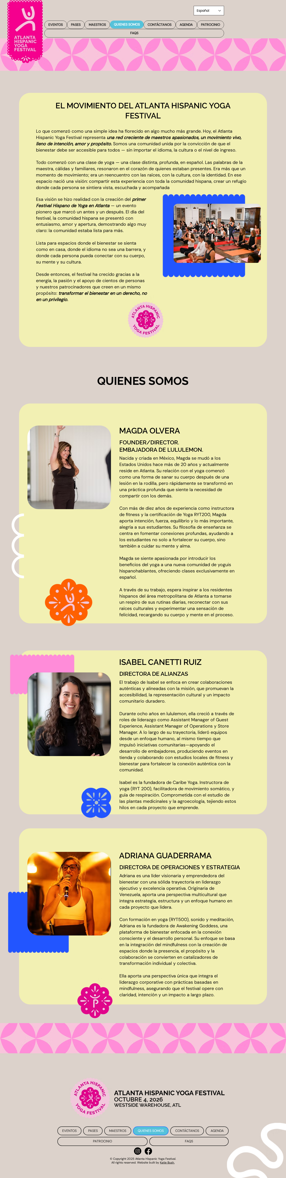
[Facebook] (148, 1151)
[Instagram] (137, 1151)
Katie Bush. (167, 1162)
